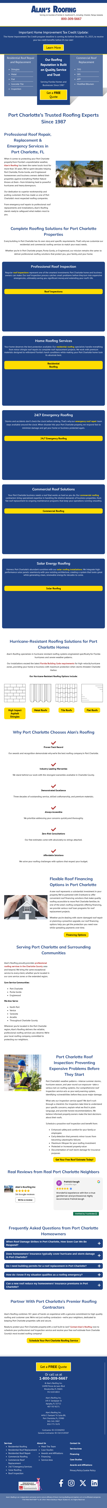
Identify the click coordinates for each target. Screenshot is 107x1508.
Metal (14, 74)
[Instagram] (71, 1483)
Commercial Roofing (18, 1456)
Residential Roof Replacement (22, 1449)
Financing (46, 1456)
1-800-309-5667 (53, 1378)
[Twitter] (83, 1483)
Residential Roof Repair (19, 1453)
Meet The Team (48, 1446)
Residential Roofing (17, 1446)
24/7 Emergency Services (20, 1466)
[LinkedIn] (94, 1483)
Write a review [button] (25, 1200)
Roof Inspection (15, 1473)
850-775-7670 (53, 1424)
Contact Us (75, 1443)
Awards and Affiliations (52, 1453)
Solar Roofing (14, 1470)
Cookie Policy (89, 1470)
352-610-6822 (53, 1392)
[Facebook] (61, 1483)
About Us (41, 1443)
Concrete (15, 84)
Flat (13, 79)
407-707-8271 (53, 1406)
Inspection (16, 88)
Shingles (15, 69)
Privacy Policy (76, 1470)
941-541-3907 (53, 1421)
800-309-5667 (71, 19)
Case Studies (47, 1449)
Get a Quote (53, 1367)
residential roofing (65, 346)
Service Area (47, 1459)
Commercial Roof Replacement (16, 1461)
